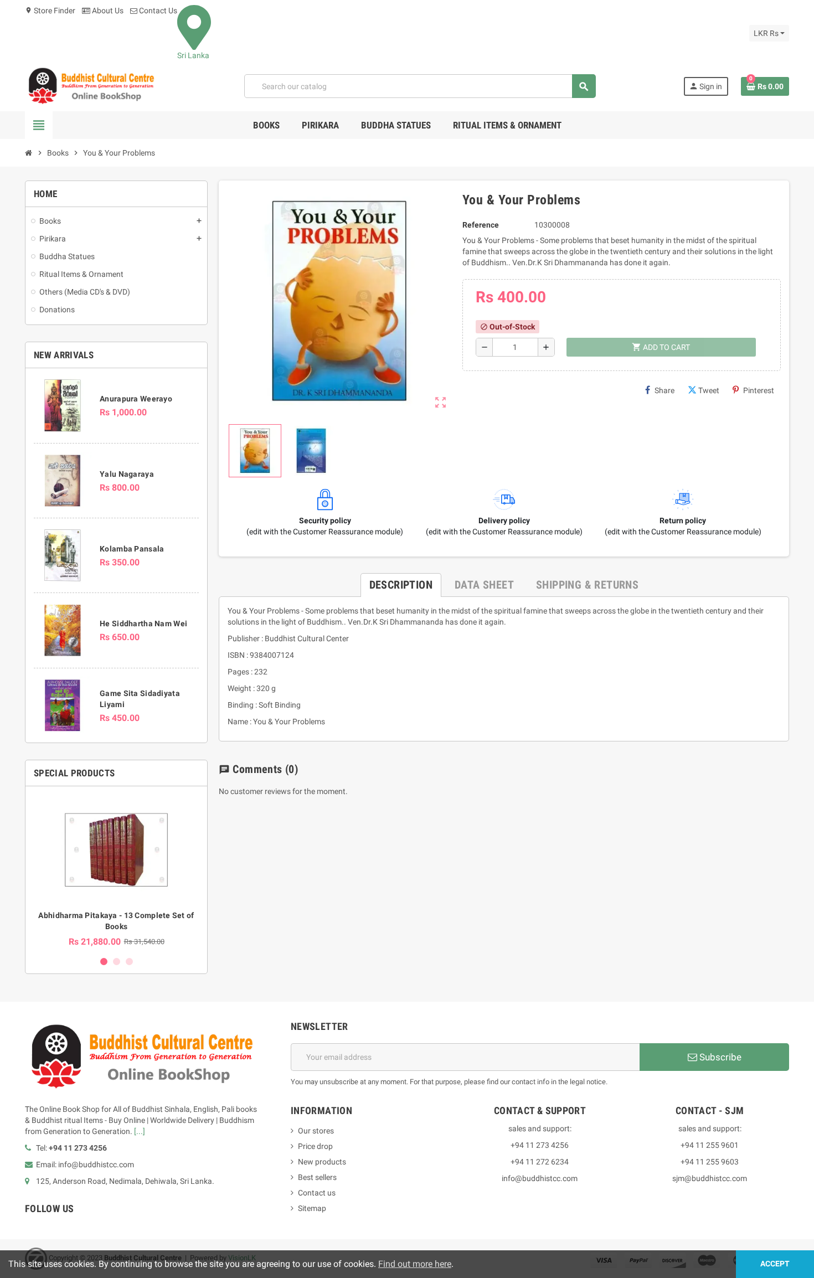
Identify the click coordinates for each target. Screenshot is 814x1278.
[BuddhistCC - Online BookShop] (91, 85)
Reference (480, 224)
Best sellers (317, 1177)
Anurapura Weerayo (136, 398)
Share (664, 390)
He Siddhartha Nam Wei (143, 623)
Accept (775, 1264)
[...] (139, 1131)
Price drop (315, 1146)
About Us (106, 10)
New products (322, 1161)
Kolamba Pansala (132, 548)
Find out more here (414, 1264)
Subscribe (719, 1057)
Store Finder (50, 10)
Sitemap (312, 1208)
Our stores (316, 1130)
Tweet (708, 390)
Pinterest (758, 390)
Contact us (317, 1192)
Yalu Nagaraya (127, 474)
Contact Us (157, 10)
